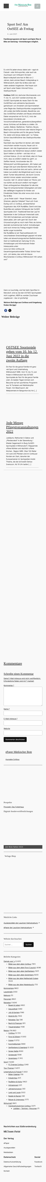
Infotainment (13, 1085)
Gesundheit (12, 1009)
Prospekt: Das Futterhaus (14, 807)
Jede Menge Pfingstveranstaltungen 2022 (22, 427)
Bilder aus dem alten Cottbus (19, 964)
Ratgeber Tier (13, 1020)
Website (7, 729)
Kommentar (9, 685)
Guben (11, 1040)
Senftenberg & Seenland (17, 1047)
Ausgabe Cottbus (12, 759)
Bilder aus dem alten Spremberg (21, 975)
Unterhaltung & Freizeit (13, 1072)
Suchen (29, 945)
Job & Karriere (13, 1012)
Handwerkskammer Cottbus (19, 1106)
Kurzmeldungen (14, 1044)
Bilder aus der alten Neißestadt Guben (23, 978)
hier (14, 305)
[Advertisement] (23, 565)
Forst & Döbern (14, 1037)
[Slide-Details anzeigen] (23, 831)
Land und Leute (14, 1092)
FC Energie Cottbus (16, 1065)
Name (7, 709)
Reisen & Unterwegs (16, 1100)
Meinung (7, 995)
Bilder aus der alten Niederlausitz (21, 985)
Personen (7, 999)
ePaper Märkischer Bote (19, 751)
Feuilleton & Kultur (15, 1082)
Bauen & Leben (14, 1005)
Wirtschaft (8, 1103)
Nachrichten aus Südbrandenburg (20, 1126)
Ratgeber (7, 1003)
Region (6, 1030)
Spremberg (12, 1058)
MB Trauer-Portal (12, 1131)
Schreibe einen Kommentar (19, 673)
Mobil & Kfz (12, 1016)
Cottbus (21, 34)
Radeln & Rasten (14, 1096)
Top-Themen (30, 34)
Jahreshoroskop (15, 1089)
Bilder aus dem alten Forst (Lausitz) (22, 968)
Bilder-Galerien (14, 1074)
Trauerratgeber (14, 1027)
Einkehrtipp (12, 1078)
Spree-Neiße (13, 1051)
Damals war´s (9, 961)
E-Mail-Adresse (10, 719)
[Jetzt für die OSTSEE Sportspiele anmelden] (23, 565)
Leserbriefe (8, 992)
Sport (6, 1062)
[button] (5, 310)
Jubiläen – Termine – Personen (25, 1108)
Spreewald (12, 1055)
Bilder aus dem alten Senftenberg (21, 971)
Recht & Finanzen (15, 1023)
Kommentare (13, 663)
